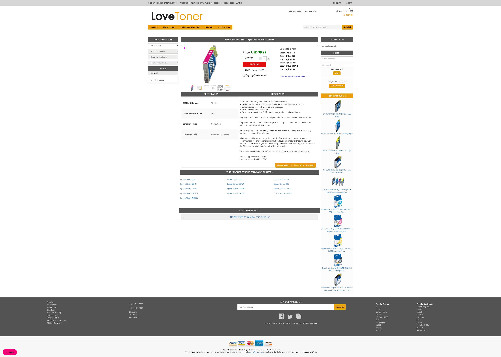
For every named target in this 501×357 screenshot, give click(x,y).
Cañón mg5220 (423, 306)
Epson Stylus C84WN (289, 66)
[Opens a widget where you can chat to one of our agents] (10, 352)
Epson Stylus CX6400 (283, 193)
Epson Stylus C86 (287, 69)
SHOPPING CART (337, 39)
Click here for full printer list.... (293, 76)
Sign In (339, 11)
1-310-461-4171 (310, 11)
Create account (337, 86)
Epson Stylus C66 (287, 56)
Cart (346, 11)
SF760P (379, 330)
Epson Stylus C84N (288, 63)
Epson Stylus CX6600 (189, 198)
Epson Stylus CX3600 (283, 188)
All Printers (52, 304)
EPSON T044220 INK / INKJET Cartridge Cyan (337, 133)
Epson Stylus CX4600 (236, 193)
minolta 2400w (423, 325)
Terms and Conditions (56, 320)
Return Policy (52, 315)
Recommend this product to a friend (295, 165)
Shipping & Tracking (190, 27)
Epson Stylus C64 (287, 53)
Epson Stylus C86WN (236, 188)
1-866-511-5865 (294, 11)
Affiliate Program (54, 323)
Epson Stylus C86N (188, 188)
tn (377, 306)
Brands (154, 27)
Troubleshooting (54, 312)
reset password (336, 69)
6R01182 (420, 327)
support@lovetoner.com (257, 352)
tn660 (419, 312)
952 (377, 319)
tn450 (419, 309)
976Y (419, 319)
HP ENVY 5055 (382, 317)
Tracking (348, 3)
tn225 (419, 322)
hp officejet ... (382, 322)
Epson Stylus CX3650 (189, 193)
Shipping (337, 3)
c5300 (378, 325)
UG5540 (420, 317)
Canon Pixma (381, 312)
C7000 (378, 314)
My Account (169, 27)
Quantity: (249, 57)
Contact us (224, 27)
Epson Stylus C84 (287, 59)
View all (154, 73)
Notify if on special (253, 70)
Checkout (51, 310)
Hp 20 (378, 309)
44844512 (421, 330)
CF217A (420, 314)
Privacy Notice (53, 318)
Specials (209, 27)
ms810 (378, 327)
